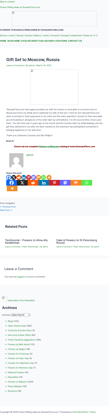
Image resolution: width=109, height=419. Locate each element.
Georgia (64, 35)
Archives (6, 315)
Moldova (88, 35)
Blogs (10, 321)
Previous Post (8, 206)
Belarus (37, 35)
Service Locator (7, 35)
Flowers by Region (17, 349)
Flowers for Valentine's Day (21, 363)
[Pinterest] (28, 177)
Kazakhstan (76, 35)
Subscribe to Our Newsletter (21, 300)
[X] (13, 177)
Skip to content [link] (7, 1)
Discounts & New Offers (19, 335)
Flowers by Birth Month (19, 344)
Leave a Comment (15, 65)
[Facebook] (8, 177)
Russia (20, 35)
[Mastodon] (33, 177)
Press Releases (15, 386)
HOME (3, 41)
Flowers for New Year (18, 358)
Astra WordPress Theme (84, 412)
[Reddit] (18, 177)
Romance (12, 391)
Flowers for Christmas (18, 354)
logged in (21, 276)
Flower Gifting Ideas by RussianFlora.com (20, 7)
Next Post (6, 210)
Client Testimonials (30, 247)
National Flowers (16, 372)
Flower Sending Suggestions (21, 339)
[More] (49, 177)
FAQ (41, 41)
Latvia (46, 35)
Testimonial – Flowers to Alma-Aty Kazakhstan (26, 241)
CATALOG (26, 41)
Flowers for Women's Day (20, 367)
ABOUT (35, 41)
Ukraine (28, 35)
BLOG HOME (14, 41)
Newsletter (13, 377)
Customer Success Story (20, 330)
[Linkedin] (23, 177)
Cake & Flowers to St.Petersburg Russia (76, 241)
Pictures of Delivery (17, 382)
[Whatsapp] (43, 177)
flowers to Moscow (49, 146)
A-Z (96, 35)
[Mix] (38, 177)
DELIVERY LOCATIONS (55, 41)
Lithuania (54, 35)
